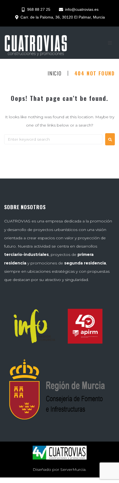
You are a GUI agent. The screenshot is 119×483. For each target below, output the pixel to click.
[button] (110, 43)
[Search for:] (53, 139)
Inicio (55, 73)
